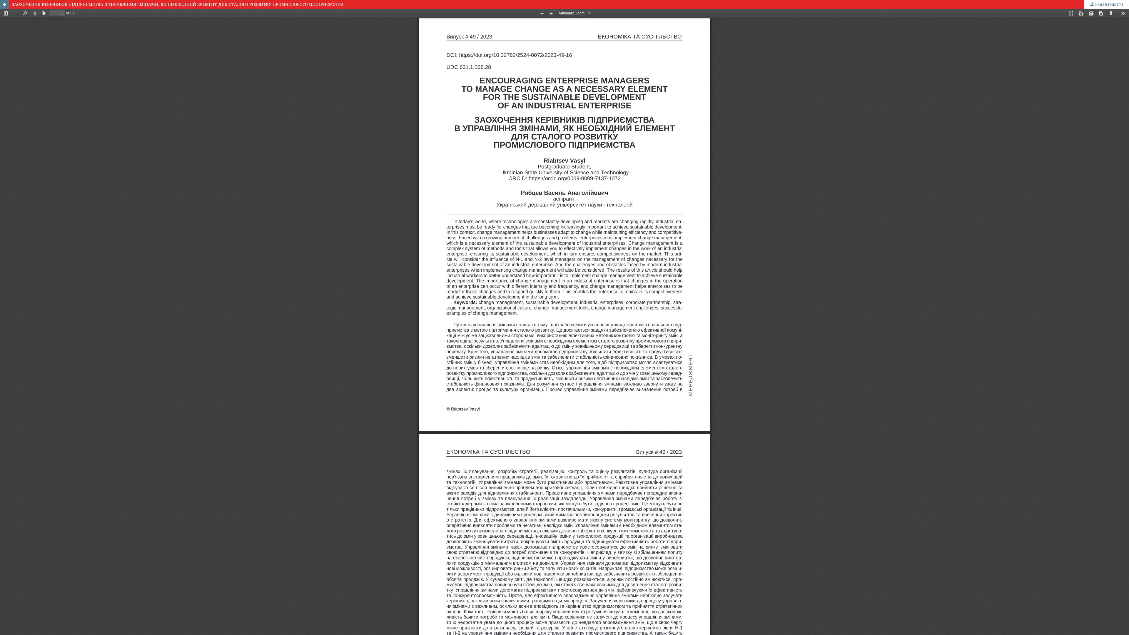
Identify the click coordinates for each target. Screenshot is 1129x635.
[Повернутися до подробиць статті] (4, 4)
